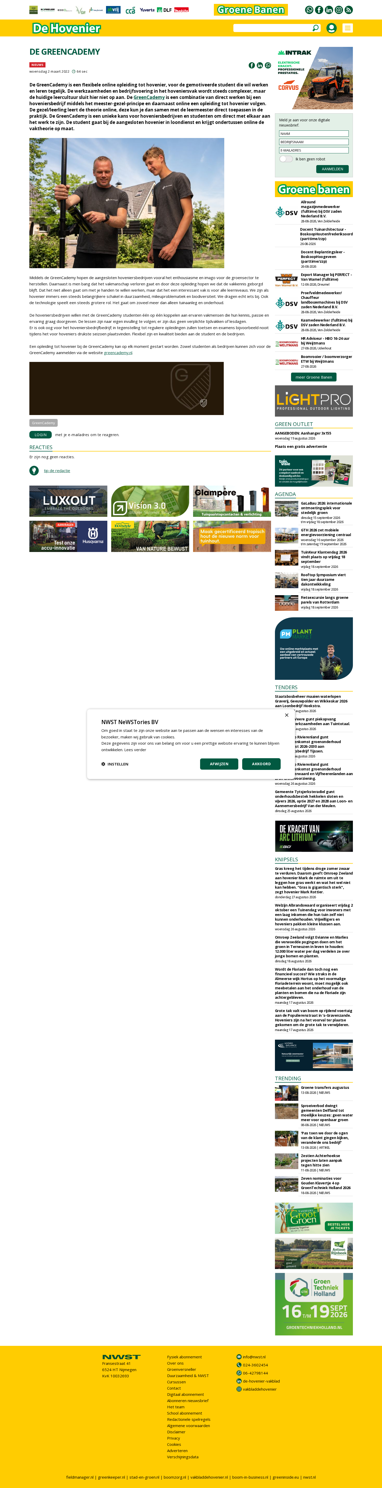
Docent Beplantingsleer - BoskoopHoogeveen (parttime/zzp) (323, 256)
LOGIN (41, 434)
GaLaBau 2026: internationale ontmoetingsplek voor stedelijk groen (326, 508)
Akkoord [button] (261, 763)
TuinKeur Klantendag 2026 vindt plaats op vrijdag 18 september (324, 557)
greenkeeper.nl (111, 1477)
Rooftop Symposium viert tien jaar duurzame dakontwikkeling (323, 579)
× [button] (286, 715)
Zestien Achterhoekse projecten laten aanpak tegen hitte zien (321, 1160)
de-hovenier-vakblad (261, 1381)
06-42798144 (255, 1373)
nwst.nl (309, 1477)
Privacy (173, 1438)
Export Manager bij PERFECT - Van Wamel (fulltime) (326, 277)
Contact (174, 1388)
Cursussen (176, 1381)
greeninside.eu (286, 1477)
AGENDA (285, 494)
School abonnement (184, 1413)
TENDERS (286, 687)
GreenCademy (149, 97)
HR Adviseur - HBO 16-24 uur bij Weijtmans (325, 341)
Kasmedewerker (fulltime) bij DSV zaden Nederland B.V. (326, 322)
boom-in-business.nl (250, 1477)
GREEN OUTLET (294, 424)
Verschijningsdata (183, 1456)
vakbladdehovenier (260, 1389)
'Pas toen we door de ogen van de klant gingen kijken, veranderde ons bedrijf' (325, 1138)
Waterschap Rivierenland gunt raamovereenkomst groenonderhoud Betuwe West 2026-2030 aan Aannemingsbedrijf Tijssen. (308, 744)
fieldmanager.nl (80, 1477)
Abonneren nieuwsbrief (187, 1400)
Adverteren (177, 1450)
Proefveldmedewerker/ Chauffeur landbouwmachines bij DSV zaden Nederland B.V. (324, 299)
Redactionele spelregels (188, 1419)
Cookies (174, 1444)
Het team (176, 1406)
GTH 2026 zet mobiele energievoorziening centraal (326, 532)
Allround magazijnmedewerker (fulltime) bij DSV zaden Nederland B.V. (321, 208)
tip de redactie (57, 470)
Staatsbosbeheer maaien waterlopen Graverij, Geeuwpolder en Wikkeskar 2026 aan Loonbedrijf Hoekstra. (311, 701)
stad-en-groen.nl (144, 1477)
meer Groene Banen (314, 377)
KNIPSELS (286, 859)
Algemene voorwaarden (188, 1425)
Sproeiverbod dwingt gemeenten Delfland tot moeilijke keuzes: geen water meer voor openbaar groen (327, 1112)
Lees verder (135, 749)
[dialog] (191, 744)
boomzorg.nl (175, 1477)
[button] (114, 764)
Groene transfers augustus (325, 1087)
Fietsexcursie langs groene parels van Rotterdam (324, 600)
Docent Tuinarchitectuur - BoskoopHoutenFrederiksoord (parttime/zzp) (326, 234)
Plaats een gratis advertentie (301, 446)
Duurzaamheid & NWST (188, 1375)
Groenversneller (181, 1369)
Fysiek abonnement (184, 1356)
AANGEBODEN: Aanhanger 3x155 (303, 433)
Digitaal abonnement (185, 1394)
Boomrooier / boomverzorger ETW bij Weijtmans (326, 359)
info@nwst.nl (254, 1356)
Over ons (175, 1363)
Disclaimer (176, 1431)
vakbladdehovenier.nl (209, 1477)
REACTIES (40, 447)
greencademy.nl (118, 352)
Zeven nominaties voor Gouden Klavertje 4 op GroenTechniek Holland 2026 (326, 1183)
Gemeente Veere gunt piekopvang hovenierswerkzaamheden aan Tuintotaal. (312, 721)
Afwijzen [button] (219, 763)
